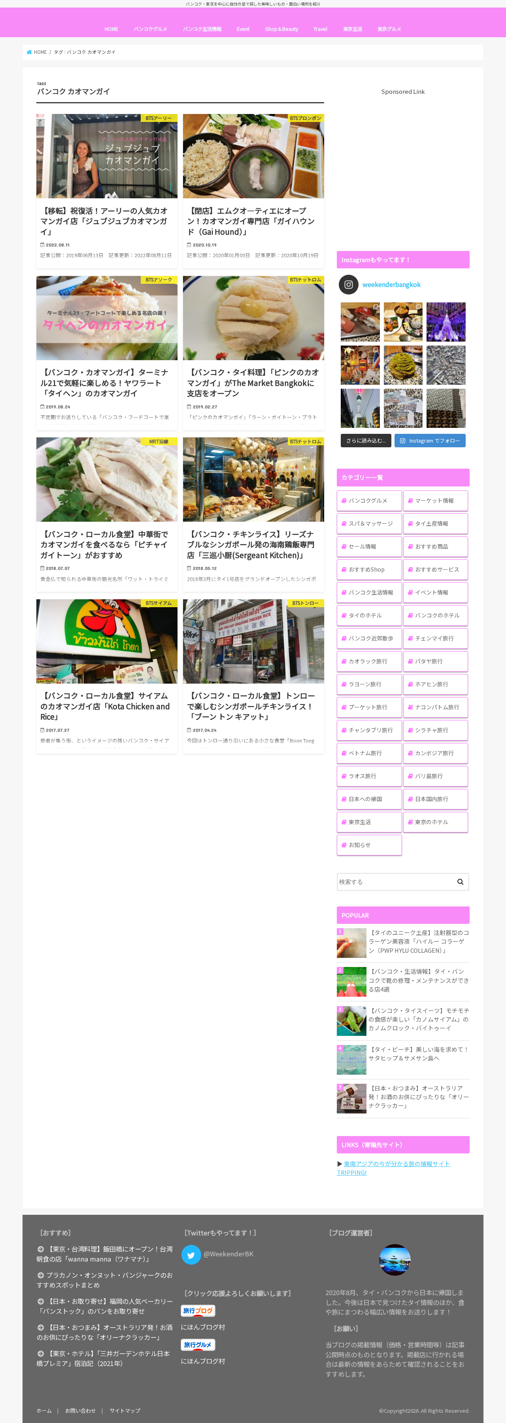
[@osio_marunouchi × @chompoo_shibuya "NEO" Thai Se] (403, 322)
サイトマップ (125, 1410)
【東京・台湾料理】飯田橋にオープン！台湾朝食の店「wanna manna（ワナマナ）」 (104, 1253)
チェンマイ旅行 (434, 638)
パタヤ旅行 (429, 661)
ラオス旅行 (362, 776)
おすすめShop (367, 569)
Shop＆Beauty (281, 28)
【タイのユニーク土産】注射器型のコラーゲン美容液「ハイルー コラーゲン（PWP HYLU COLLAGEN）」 (418, 941)
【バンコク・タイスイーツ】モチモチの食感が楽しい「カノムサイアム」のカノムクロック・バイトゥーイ (419, 1019)
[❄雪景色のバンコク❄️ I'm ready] (403, 408)
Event (243, 28)
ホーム (44, 1410)
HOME (111, 28)
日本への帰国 (365, 799)
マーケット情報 (434, 500)
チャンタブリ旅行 (371, 730)
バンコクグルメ (150, 28)
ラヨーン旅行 (365, 684)
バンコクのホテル (437, 615)
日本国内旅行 (431, 799)
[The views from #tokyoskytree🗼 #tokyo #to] (446, 365)
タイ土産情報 (431, 523)
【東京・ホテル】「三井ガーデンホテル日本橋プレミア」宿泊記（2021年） (103, 1358)
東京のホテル (431, 822)
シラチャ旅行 (431, 730)
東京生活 (352, 28)
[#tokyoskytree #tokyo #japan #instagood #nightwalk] (360, 408)
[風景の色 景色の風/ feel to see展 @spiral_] (446, 408)
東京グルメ (389, 28)
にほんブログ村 (203, 1327)
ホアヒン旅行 (431, 684)
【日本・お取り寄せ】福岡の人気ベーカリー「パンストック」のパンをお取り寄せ (104, 1306)
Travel (320, 28)
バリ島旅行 (429, 776)
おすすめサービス (437, 569)
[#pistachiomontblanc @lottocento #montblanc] (403, 365)
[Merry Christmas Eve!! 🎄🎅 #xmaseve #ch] (446, 322)
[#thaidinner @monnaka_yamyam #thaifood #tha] (360, 365)
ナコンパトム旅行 (437, 707)
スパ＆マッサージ (371, 523)
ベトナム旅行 (365, 753)
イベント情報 (431, 592)
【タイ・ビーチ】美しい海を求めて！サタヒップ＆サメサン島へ (418, 1053)
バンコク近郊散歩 (371, 638)
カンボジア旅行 (434, 753)
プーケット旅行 (368, 707)
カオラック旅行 (368, 661)
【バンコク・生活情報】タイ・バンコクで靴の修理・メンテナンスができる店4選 (418, 980)
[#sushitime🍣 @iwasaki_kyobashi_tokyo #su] (360, 322)
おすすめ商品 (431, 546)
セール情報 (362, 546)
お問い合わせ (80, 1410)
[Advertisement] (403, 169)
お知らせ (360, 845)
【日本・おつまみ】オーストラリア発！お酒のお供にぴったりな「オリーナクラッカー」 (418, 1097)
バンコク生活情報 (202, 28)
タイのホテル (365, 615)
